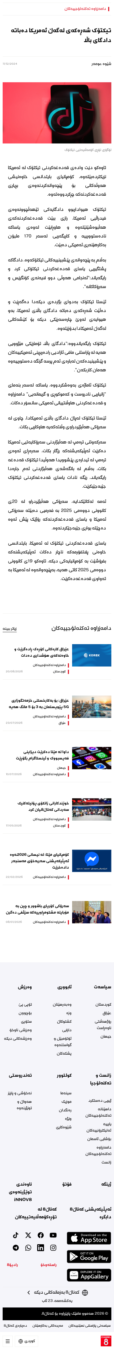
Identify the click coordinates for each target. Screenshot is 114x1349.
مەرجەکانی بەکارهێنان (47, 1326)
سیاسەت (102, 987)
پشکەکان (64, 1054)
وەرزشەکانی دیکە (18, 1039)
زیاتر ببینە (10, 629)
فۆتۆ (67, 1184)
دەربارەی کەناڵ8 (15, 1326)
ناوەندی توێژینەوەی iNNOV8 (20, 1192)
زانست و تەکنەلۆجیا (100, 1079)
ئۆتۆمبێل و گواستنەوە (63, 1042)
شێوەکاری (64, 1127)
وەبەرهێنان (62, 1005)
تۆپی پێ (25, 1005)
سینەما (66, 1093)
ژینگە (106, 1184)
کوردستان (59, 672)
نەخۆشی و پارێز (20, 1093)
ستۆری (26, 1022)
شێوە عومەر (101, 64)
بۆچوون (25, 1013)
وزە (69, 1013)
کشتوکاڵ (64, 1022)
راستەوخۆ (49, 1265)
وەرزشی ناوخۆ (21, 1030)
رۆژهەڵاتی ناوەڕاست (103, 1025)
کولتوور (64, 1075)
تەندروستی (20, 1075)
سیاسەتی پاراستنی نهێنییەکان (89, 1326)
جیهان (61, 768)
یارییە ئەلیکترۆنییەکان (98, 1127)
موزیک (67, 1102)
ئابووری (64, 987)
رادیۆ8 (12, 1265)
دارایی (67, 1030)
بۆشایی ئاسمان (99, 1139)
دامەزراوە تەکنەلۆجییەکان (85, 9)
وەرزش (25, 987)
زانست (106, 1162)
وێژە (68, 1119)
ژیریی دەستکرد (99, 1101)
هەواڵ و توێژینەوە (24, 1105)
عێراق (62, 723)
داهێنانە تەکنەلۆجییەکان (98, 1112)
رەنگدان (65, 1110)
